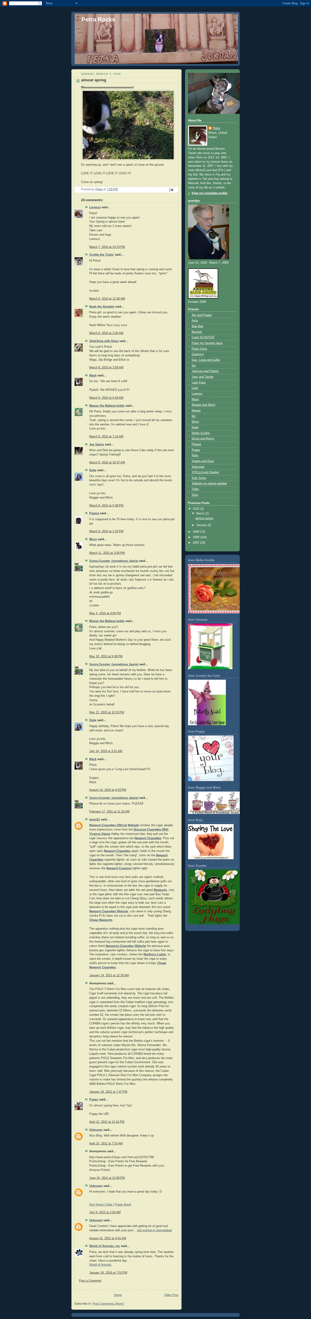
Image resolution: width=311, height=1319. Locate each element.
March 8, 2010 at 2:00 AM (106, 333)
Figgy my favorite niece (207, 343)
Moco (93, 539)
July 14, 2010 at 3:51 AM (105, 751)
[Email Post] (171, 189)
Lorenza (95, 207)
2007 (196, 542)
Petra (216, 128)
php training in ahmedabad (154, 1230)
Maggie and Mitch (203, 404)
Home (118, 1295)
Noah (195, 427)
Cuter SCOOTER (203, 337)
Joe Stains (96, 444)
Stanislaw (198, 466)
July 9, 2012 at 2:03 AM (105, 1212)
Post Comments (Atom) (108, 1303)
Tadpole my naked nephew (209, 483)
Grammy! (198, 354)
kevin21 (94, 819)
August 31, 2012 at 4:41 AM (107, 1238)
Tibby (195, 489)
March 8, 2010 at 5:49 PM (106, 505)
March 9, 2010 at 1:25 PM (106, 531)
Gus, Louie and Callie (206, 360)
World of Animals (100, 1264)
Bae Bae (197, 326)
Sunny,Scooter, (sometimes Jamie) (113, 561)
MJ (194, 416)
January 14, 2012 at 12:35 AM (109, 975)
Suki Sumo (199, 478)
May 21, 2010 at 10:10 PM (106, 712)
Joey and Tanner (203, 376)
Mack (93, 375)
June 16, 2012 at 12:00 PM (107, 1178)
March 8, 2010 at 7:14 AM (106, 436)
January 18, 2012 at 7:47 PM (108, 1091)
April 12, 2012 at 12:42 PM (106, 1122)
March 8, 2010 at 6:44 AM (106, 397)
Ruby (195, 455)
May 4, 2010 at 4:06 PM (105, 613)
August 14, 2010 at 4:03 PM (107, 790)
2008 (196, 537)
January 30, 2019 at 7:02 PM (108, 1272)
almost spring (204, 518)
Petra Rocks (98, 19)
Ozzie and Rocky (203, 438)
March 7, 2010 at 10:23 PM (107, 247)
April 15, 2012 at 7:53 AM (106, 1143)
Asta (195, 320)
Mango (196, 410)
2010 (196, 508)
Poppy (93, 1099)
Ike (194, 365)
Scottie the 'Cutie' (101, 254)
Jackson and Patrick (205, 371)
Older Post (171, 1295)
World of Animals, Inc (104, 1246)
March (200, 513)
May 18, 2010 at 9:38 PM (105, 656)
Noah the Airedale (101, 306)
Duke (92, 470)
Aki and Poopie (202, 315)
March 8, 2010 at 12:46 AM (107, 298)
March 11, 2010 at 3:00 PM (107, 553)
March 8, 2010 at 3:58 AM (106, 367)
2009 (196, 531)
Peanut (94, 513)
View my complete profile (209, 193)
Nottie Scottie (201, 433)
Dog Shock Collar (101, 1204)
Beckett (197, 332)
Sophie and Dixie (203, 461)
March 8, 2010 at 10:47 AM (107, 462)
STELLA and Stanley (205, 472)
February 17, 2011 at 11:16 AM (109, 811)
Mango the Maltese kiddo (107, 405)
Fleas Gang (199, 348)
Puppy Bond (123, 1204)
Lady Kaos (199, 382)
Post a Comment (90, 1280)
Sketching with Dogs (103, 341)
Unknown (95, 1129)
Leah (195, 388)
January (202, 525)
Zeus (195, 494)
